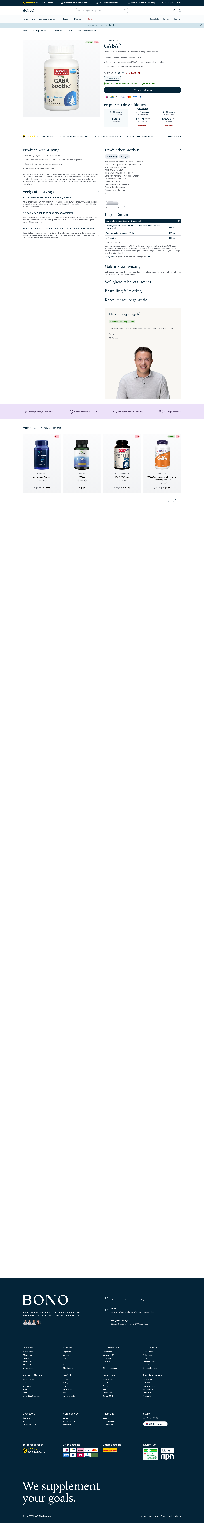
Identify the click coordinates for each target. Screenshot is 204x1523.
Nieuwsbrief (67, 1425)
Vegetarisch (67, 1389)
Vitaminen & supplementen (44, 19)
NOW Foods (148, 1379)
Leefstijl (67, 1375)
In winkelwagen (145, 90)
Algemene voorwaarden (149, 1516)
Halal (65, 1386)
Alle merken (147, 1396)
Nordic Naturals (149, 1386)
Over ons (26, 1418)
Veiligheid (177, 1516)
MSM (145, 1358)
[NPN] (167, 1454)
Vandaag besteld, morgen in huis (76, 3)
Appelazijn (27, 1386)
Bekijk (112, 25)
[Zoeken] (125, 10)
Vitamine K (27, 1365)
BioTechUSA (148, 1389)
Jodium (65, 1365)
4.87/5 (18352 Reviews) (45, 3)
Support (177, 19)
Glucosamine (148, 1352)
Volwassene (107, 1393)
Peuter (105, 1386)
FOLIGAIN (146, 1383)
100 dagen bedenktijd (173, 3)
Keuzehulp (154, 19)
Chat (114, 334)
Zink (64, 1358)
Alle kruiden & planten (31, 1396)
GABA (70, 31)
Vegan (65, 1379)
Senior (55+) (108, 1396)
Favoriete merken (152, 1375)
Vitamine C (27, 1358)
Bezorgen (106, 1418)
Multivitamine (28, 1352)
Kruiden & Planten (32, 1375)
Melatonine (147, 1355)
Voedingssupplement (40, 31)
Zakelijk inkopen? (29, 1425)
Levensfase (109, 1375)
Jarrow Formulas (111, 40)
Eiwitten (106, 1365)
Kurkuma (26, 1383)
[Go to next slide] (178, 499)
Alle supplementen (110, 1368)
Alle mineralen (68, 1368)
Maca (25, 1393)
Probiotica (147, 1365)
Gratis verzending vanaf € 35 (110, 3)
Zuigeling (106, 1383)
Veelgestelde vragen (71, 1421)
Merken (77, 19)
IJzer (65, 1362)
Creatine (106, 1362)
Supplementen (111, 1347)
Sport (65, 19)
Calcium (66, 1355)
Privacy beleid (166, 1516)
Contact (166, 19)
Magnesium (67, 1352)
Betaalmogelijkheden (111, 1421)
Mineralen (68, 1347)
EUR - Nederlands (154, 1424)
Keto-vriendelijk (69, 1396)
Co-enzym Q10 (108, 1355)
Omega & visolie (149, 1362)
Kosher (65, 1393)
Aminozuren (57, 31)
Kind (104, 1389)
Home (25, 19)
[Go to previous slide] (171, 499)
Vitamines (28, 1347)
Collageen (107, 1358)
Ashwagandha (28, 1379)
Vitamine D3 (27, 1355)
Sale (90, 19)
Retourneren (108, 1425)
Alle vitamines (28, 1368)
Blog (24, 1421)
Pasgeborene (108, 1379)
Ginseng (26, 1389)
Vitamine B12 (27, 1362)
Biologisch (67, 1383)
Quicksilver (147, 1393)
